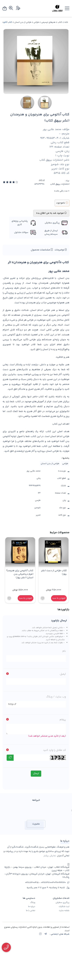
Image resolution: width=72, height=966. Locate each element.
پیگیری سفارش (62, 902)
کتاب (60, 22)
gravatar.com (18, 636)
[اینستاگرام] (40, 934)
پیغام (63, 720)
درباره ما (31, 906)
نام (64, 651)
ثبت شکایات (64, 906)
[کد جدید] (10, 758)
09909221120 (60, 882)
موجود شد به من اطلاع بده (50, 213)
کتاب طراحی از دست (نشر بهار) (54, 572)
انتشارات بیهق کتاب (59, 184)
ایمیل (63, 674)
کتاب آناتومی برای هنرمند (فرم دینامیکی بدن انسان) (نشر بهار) (20, 574)
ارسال (36, 773)
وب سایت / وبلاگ (56, 697)
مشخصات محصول (41, 250)
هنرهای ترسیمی (48, 22)
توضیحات (60, 250)
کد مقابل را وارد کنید (54, 750)
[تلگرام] (45, 934)
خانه (66, 22)
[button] (6, 570)
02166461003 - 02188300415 (39, 882)
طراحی (36, 22)
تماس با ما (30, 910)
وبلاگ (32, 902)
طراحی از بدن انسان (22, 22)
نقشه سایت (64, 910)
